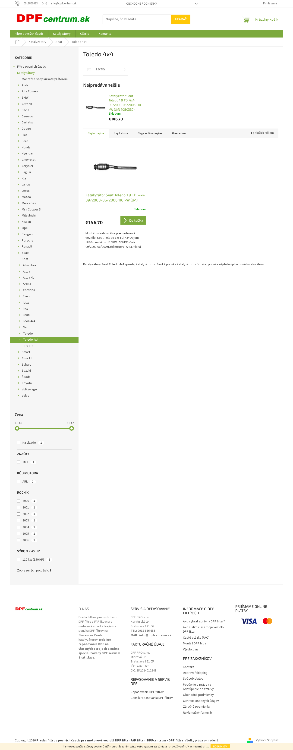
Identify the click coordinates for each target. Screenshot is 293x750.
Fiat (24, 135)
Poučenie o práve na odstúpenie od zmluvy (198, 687)
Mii (25, 327)
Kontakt (188, 667)
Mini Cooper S (31, 209)
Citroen (27, 104)
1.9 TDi (28, 346)
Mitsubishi (29, 215)
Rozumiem (220, 746)
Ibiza (26, 302)
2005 (28, 533)
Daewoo (27, 116)
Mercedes (29, 203)
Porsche (27, 240)
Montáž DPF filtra (194, 643)
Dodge (26, 128)
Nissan (26, 222)
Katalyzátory (26, 73)
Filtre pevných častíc (31, 66)
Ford (25, 141)
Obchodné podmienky (141, 4)
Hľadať (181, 19)
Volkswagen (30, 389)
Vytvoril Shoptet (267, 740)
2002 (28, 514)
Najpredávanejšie (150, 133)
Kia (24, 178)
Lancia (26, 184)
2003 (28, 520)
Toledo (28, 333)
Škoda (26, 377)
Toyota (27, 383)
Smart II (27, 358)
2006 (28, 540)
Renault (27, 246)
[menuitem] (29, 34)
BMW (25, 97)
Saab (25, 253)
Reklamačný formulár (197, 713)
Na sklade (32, 442)
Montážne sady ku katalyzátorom (45, 79)
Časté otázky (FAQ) (196, 638)
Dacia (25, 110)
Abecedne (178, 133)
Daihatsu (28, 122)
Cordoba (29, 290)
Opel (25, 228)
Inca (25, 308)
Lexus (26, 190)
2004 (28, 527)
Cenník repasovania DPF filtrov (152, 698)
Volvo (25, 395)
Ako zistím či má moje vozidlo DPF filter (203, 629)
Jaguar (26, 172)
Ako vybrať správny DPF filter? (204, 621)
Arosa (27, 284)
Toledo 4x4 (30, 339)
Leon (26, 315)
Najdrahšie (121, 133)
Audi (25, 85)
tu (207, 747)
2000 (28, 501)
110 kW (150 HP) (36, 559)
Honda (26, 147)
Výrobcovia (190, 649)
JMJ (28, 462)
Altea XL (28, 277)
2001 (28, 507)
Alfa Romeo (30, 91)
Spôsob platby (193, 679)
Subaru (27, 364)
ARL (28, 481)
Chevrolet (28, 159)
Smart (26, 352)
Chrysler (27, 166)
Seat (25, 259)
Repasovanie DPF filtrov (147, 692)
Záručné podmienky (197, 707)
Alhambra (29, 265)
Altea (26, 271)
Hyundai (27, 153)
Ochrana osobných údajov (201, 701)
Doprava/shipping (195, 673)
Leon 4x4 (29, 321)
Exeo (26, 296)
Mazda (26, 197)
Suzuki (26, 370)
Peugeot (28, 234)
